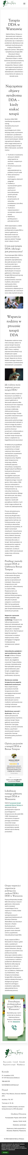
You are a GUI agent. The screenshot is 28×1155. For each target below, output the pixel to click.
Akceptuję (5, 1152)
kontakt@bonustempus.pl (10, 1085)
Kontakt (22, 1062)
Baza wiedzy (7, 1062)
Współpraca (21, 1065)
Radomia (16, 1131)
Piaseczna (22, 1131)
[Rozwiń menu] (24, 3)
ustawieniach (11, 1149)
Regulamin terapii (9, 1065)
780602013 (16, 1022)
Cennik (15, 1062)
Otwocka (9, 1131)
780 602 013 (6, 1081)
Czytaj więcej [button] (14, 773)
